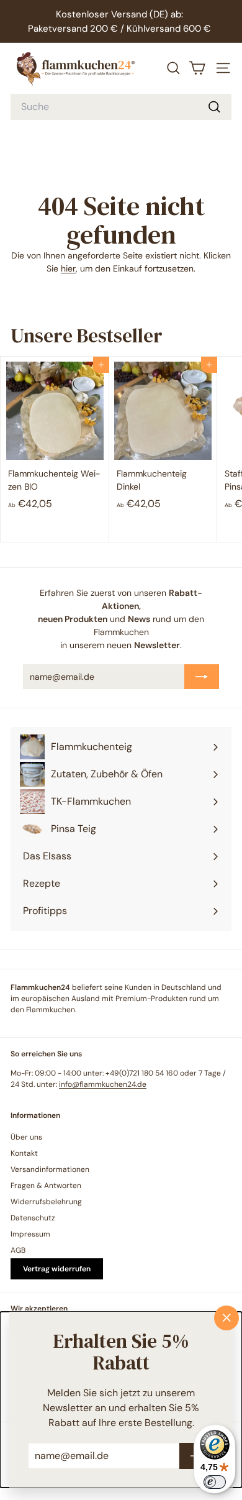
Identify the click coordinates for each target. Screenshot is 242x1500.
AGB (18, 1250)
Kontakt (24, 1153)
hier (68, 268)
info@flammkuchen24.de (102, 1084)
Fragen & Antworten (46, 1186)
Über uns (26, 1137)
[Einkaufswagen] (197, 68)
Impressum (30, 1234)
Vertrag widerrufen (57, 1269)
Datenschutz (33, 1218)
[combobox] (121, 107)
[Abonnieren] (201, 676)
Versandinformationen (50, 1169)
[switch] (215, 1482)
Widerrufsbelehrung (46, 1202)
